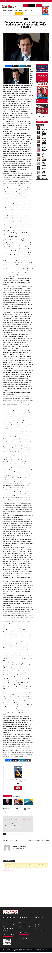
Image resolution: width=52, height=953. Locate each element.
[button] (15, 6)
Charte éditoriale (38, 924)
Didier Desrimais (44, 154)
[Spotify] (6, 1)
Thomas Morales (44, 176)
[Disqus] (26, 888)
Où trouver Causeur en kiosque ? (26, 926)
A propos (37, 922)
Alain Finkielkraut (45, 132)
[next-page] (6, 812)
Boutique (11, 0)
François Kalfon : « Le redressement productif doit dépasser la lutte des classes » (26, 24)
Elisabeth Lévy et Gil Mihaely (22, 30)
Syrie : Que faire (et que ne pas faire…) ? (11, 840)
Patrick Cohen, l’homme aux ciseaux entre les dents (38, 840)
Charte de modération (40, 930)
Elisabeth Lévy (44, 127)
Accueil (4, 16)
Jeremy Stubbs (43, 163)
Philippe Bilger (44, 145)
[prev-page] (4, 812)
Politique (7, 16)
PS (32, 833)
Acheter (18, 788)
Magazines (46, 10)
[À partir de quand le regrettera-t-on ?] (7, 802)
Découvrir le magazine (42, 100)
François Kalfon (20, 833)
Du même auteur (16, 796)
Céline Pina (44, 149)
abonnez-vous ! (8, 829)
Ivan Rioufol (45, 167)
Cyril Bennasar (44, 136)
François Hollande (13, 833)
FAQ (20, 922)
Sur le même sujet (7, 796)
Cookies (36, 928)
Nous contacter (22, 924)
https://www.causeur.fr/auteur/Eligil (18, 848)
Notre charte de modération (9, 870)
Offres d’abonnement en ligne (9, 922)
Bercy (7, 833)
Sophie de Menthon (44, 158)
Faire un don (5, 930)
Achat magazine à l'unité (8, 928)
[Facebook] (3, 1)
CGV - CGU (37, 926)
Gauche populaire (27, 833)
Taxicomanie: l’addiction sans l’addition (27, 808)
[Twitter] (8, 1)
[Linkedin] (26, 938)
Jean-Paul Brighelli (44, 141)
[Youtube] (20, 942)
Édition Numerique (18, 787)
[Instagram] (23, 938)
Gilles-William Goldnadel (44, 172)
